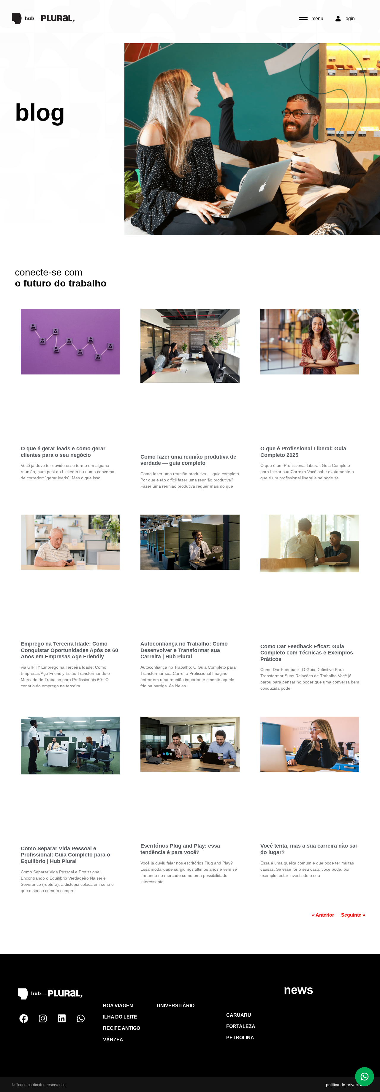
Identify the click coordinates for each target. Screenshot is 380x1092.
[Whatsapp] (81, 1018)
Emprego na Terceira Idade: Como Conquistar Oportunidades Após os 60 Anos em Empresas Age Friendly (69, 650)
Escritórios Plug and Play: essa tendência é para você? (180, 849)
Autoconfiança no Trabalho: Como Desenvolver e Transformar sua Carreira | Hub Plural (184, 650)
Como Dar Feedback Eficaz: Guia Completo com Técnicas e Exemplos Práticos (306, 652)
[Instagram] (43, 1018)
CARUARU (181, 991)
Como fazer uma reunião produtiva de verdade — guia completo (188, 460)
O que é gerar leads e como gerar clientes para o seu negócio (63, 452)
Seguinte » (353, 915)
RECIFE (120, 991)
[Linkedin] (62, 1018)
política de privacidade (347, 1084)
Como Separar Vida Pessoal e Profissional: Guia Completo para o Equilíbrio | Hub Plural (65, 855)
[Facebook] (24, 1018)
